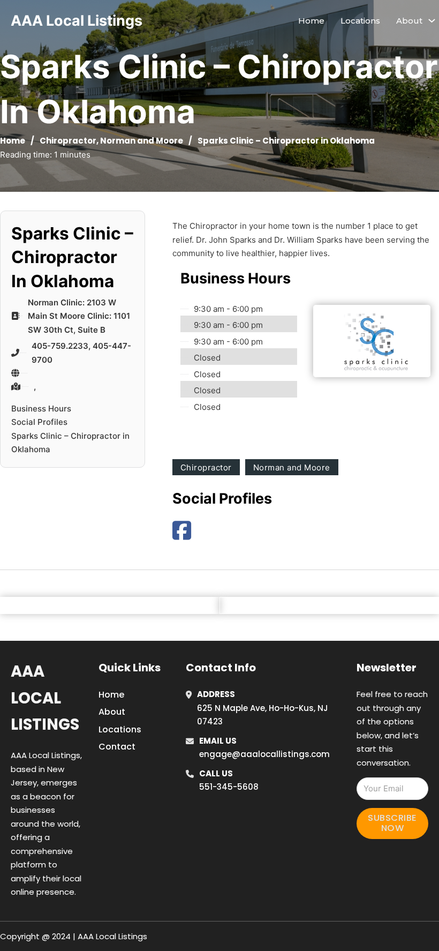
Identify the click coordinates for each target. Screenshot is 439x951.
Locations (360, 21)
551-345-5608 (229, 786)
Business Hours (41, 408)
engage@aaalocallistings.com (264, 754)
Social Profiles (39, 422)
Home (311, 21)
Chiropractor (68, 140)
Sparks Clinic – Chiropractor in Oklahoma (70, 443)
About (112, 712)
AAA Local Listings (76, 20)
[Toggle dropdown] (432, 21)
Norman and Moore (141, 140)
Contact (117, 746)
